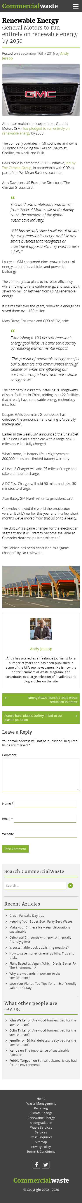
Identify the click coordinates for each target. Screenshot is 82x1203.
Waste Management (41, 1103)
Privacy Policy (41, 1147)
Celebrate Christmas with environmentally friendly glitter (40, 939)
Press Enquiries (41, 1137)
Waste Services (41, 1127)
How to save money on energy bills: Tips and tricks (42, 955)
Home (41, 1098)
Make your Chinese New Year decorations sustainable (39, 929)
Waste (30, 6)
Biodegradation (41, 1123)
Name (8, 803)
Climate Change (41, 1113)
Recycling (41, 1108)
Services (41, 1132)
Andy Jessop (41, 648)
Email (7, 819)
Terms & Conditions (41, 1151)
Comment (9, 755)
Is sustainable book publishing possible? (39, 947)
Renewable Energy (41, 1118)
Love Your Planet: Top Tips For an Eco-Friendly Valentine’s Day (42, 985)
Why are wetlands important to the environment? (35, 975)
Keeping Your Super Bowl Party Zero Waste (40, 921)
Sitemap (41, 1142)
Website (8, 834)
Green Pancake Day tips (26, 915)
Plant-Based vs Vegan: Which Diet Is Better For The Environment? (43, 965)
